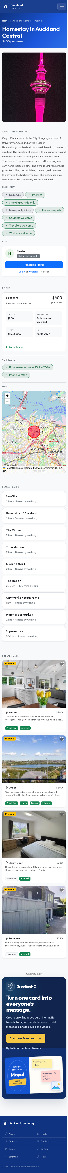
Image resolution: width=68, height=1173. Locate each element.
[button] (7, 396)
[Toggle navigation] (61, 6)
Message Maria (34, 264)
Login (22, 271)
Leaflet (9, 467)
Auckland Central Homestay (28, 20)
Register (33, 271)
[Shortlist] (62, 664)
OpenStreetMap (34, 467)
